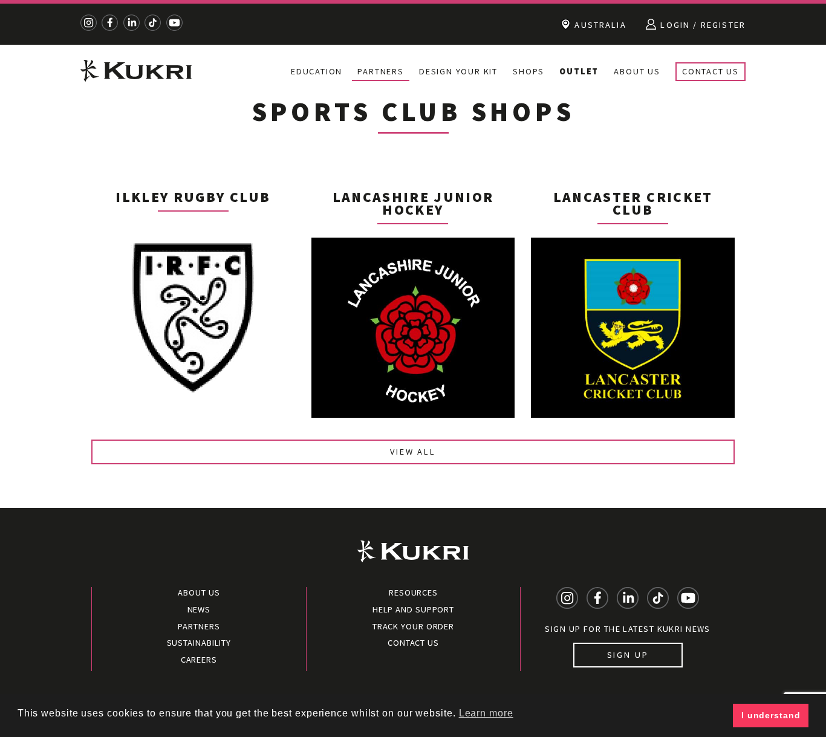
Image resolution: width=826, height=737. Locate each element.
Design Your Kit (458, 71)
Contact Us (710, 71)
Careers (199, 659)
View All (413, 451)
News (199, 609)
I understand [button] (771, 715)
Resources (413, 592)
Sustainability (199, 642)
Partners (380, 71)
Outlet (579, 71)
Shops (528, 71)
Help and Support (413, 609)
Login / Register (701, 24)
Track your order (413, 626)
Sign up (628, 654)
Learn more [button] (486, 713)
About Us (637, 71)
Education (316, 71)
